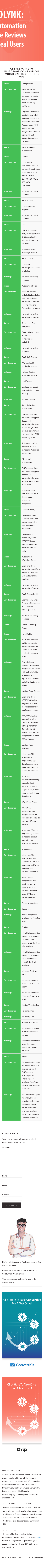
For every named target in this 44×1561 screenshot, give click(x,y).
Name (4, 1176)
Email (4, 1185)
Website (5, 1195)
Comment (6, 1147)
